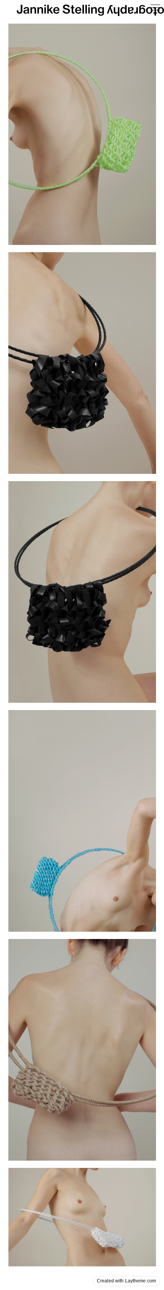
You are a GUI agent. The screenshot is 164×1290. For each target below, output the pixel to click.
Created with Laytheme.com (126, 1281)
